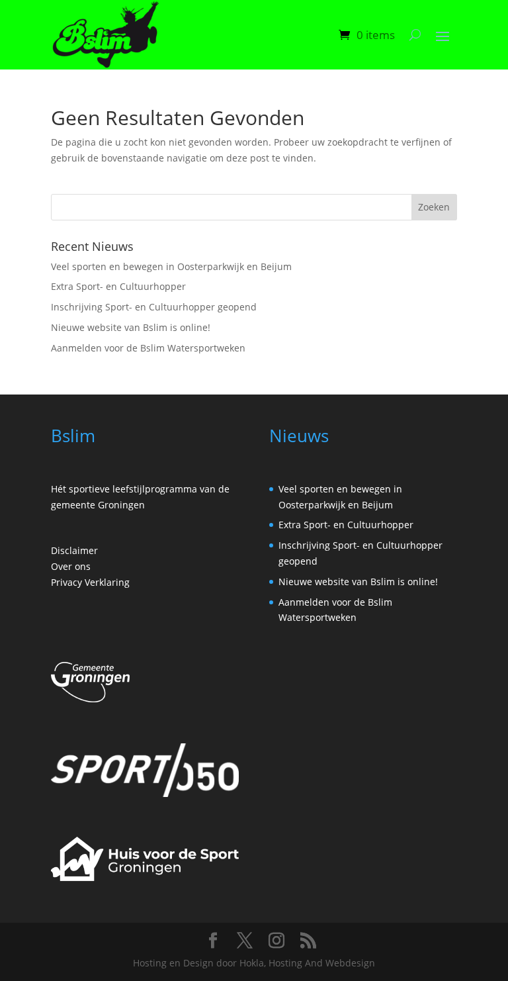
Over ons (71, 566)
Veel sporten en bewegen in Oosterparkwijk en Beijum (171, 266)
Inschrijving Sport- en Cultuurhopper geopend (154, 307)
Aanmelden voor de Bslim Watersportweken (148, 348)
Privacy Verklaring (90, 582)
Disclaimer (74, 550)
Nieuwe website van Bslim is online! (130, 327)
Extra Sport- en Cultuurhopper (118, 286)
